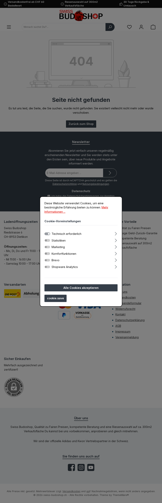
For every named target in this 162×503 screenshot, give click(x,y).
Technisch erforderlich (66, 233)
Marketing (58, 247)
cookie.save (55, 298)
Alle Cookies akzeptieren (81, 287)
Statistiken (59, 240)
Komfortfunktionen (64, 253)
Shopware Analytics (65, 267)
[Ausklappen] (116, 233)
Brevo (55, 260)
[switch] (47, 240)
